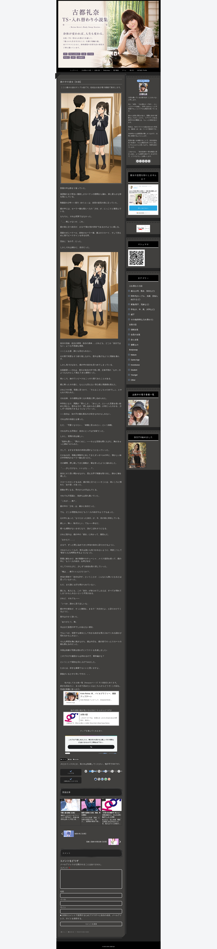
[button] (112, 771)
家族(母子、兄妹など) (140, 304)
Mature (133, 355)
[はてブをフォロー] (102, 779)
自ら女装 (76, 759)
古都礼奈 (105, 753)
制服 (71, 759)
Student (134, 370)
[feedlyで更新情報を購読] (105, 779)
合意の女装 (135, 335)
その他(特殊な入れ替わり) (142, 320)
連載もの (134, 345)
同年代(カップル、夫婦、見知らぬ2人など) (144, 297)
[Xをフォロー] (99, 779)
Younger (134, 375)
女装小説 (64, 759)
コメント (65, 868)
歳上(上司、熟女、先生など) (143, 291)
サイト (63, 907)
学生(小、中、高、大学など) (143, 309)
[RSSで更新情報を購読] (109, 779)
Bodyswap (133, 350)
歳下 (133, 314)
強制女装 (134, 330)
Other (133, 380)
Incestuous (135, 365)
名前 (62, 891)
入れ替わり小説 (135, 286)
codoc (115, 753)
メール (63, 899)
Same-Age (135, 360)
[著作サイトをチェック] (95, 779)
